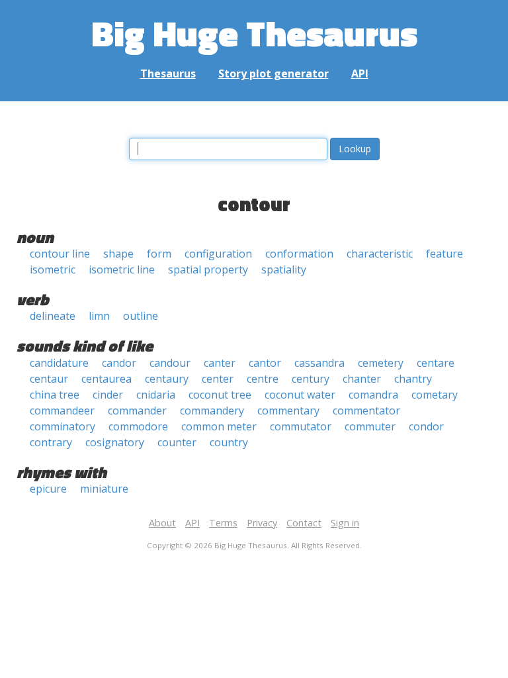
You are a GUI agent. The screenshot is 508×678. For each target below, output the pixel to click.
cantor (265, 363)
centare (435, 363)
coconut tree (220, 394)
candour (169, 363)
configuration (218, 253)
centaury (167, 378)
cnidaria (155, 394)
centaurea (106, 378)
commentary (288, 410)
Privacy (262, 522)
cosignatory (114, 442)
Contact (303, 522)
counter (176, 442)
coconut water (300, 394)
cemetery (380, 363)
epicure (48, 488)
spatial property (208, 269)
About (162, 522)
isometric (52, 269)
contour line (60, 253)
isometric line (122, 269)
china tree (54, 394)
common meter (219, 426)
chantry (413, 378)
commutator (300, 426)
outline (140, 316)
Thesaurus (168, 73)
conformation (299, 253)
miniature (104, 488)
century (310, 378)
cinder (108, 394)
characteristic (380, 253)
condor (426, 426)
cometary (434, 394)
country (229, 442)
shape (118, 253)
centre (262, 378)
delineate (52, 316)
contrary (51, 442)
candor (119, 363)
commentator (366, 410)
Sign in (345, 522)
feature (444, 253)
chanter (362, 378)
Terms (223, 522)
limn (99, 316)
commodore (138, 426)
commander (137, 410)
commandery (212, 410)
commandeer (62, 410)
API (359, 73)
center (217, 378)
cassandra (319, 363)
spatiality (283, 269)
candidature (59, 363)
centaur (49, 378)
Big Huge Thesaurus (254, 32)
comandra (373, 394)
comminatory (62, 426)
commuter (370, 426)
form (159, 253)
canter (219, 363)
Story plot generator (273, 73)
